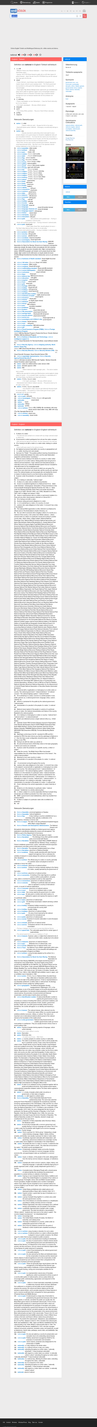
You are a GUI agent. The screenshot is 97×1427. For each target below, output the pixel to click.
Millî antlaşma (31, 304)
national (68, 192)
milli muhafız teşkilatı (38, 165)
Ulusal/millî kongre (34, 266)
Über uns (34, 1422)
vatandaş (21, 99)
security (22, 234)
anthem (22, 150)
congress (22, 264)
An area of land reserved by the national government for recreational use (39, 914)
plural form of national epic (34, 900)
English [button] (86, 2)
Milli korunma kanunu (37, 276)
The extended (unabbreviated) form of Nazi (42, 848)
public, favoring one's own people (29, 451)
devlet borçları (37, 156)
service (22, 236)
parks (21, 917)
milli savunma (32, 194)
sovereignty (23, 240)
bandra (33, 158)
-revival (21, 945)
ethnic (73, 86)
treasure (22, 936)
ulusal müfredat (40, 272)
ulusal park (29, 224)
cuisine (22, 154)
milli (20, 69)
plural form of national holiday (37, 911)
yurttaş (18, 113)
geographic (23, 985)
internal (72, 89)
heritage (22, 286)
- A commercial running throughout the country (31, 763)
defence (22, 195)
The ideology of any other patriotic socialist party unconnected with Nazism (43, 838)
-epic (21, 944)
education (23, 278)
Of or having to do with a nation (26, 499)
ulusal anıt (33, 215)
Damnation (25, 1033)
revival (21, 919)
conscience (23, 189)
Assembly (23, 812)
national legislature (35, 814)
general (82, 86)
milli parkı (29, 396)
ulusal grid (29, 283)
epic (21, 894)
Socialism (23, 837)
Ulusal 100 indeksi (41, 262)
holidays (22, 290)
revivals (22, 922)
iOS (4, 1422)
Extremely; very (26, 1035)
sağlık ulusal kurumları (43, 295)
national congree (70, 127)
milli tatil (30, 199)
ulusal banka (31, 180)
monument (23, 217)
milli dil (31, 203)
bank (21, 181)
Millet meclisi (33, 264)
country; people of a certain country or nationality (38, 1039)
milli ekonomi (33, 196)
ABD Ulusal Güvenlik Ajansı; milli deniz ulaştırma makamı (36, 348)
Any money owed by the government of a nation (40, 892)
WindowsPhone (22, 1422)
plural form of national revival (36, 922)
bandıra (35, 159)
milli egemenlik (46, 398)
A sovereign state (28, 1216)
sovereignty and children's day (29, 319)
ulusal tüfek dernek (39, 310)
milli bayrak (32, 198)
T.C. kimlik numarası (43, 293)
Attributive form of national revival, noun (39, 945)
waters (21, 179)
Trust (21, 947)
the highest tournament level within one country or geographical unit (36, 449)
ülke (23, 367)
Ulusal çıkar (32, 299)
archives (22, 873)
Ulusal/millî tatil (32, 287)
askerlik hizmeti (32, 236)
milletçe (27, 404)
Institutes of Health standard (29, 259)
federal (77, 86)
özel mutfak (36, 154)
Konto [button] (76, 2)
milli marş (32, 150)
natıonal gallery (31, 163)
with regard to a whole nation (35, 1096)
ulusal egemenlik (36, 239)
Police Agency (24, 835)
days (21, 274)
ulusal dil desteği (43, 209)
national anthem (70, 125)
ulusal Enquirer (33, 279)
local (67, 99)
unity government (25, 1020)
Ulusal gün (33, 274)
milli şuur (33, 188)
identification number (26, 294)
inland (67, 89)
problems (22, 307)
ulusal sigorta (39, 297)
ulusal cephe (32, 281)
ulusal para (33, 190)
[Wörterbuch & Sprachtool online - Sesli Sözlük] (18, 13)
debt (21, 156)
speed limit (23, 930)
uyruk (18, 109)
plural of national (29, 1372)
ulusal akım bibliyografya (45, 270)
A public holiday (32, 909)
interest (22, 299)
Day (21, 816)
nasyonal (19, 115)
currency (22, 191)
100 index (22, 262)
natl (18, 803)
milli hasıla (31, 232)
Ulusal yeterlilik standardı (45, 268)
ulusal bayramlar (33, 291)
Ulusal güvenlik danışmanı (41, 314)
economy (22, 197)
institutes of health (25, 296)
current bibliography (26, 270)
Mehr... (69, 197)
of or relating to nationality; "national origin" (30, 480)
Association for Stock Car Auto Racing (32, 242)
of (20, 394)
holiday (22, 201)
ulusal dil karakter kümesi (45, 207)
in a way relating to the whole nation (35, 1345)
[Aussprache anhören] (23, 55)
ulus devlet (36, 387)
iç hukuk (35, 169)
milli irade (36, 327)
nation (18, 123)
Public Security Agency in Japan (42, 835)
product (22, 232)
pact (21, 152)
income (22, 168)
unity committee (24, 325)
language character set (27, 209)
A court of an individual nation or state (40, 890)
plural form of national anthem (38, 865)
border (21, 185)
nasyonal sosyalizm (35, 238)
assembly (22, 148)
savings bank (24, 313)
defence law (23, 276)
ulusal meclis (33, 415)
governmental (69, 88)
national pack (76, 129)
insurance (23, 298)
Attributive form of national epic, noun (40, 943)
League (22, 822)
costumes (22, 888)
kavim (26, 402)
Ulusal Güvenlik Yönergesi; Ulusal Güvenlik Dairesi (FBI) (31, 354)
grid (21, 284)
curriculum (23, 272)
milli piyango (38, 211)
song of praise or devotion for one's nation (41, 1231)
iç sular (41, 179)
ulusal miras (31, 285)
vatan (34, 379)
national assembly (71, 130)
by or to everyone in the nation (34, 1362)
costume (22, 883)
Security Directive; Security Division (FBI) (35, 350)
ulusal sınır (30, 184)
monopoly (23, 215)
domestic (68, 86)
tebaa (40, 173)
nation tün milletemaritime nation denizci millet (36, 364)
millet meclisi (33, 148)
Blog (29, 1422)
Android (8, 1422)
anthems (22, 865)
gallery (21, 164)
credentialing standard (27, 268)
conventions (23, 881)
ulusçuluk (19, 107)
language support (25, 211)
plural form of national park (35, 917)
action (21, 976)
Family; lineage (26, 1130)
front (21, 282)
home (75, 88)
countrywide (75, 84)
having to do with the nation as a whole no (29, 742)
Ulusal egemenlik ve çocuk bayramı (49, 318)
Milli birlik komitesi (38, 325)
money (21, 303)
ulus (22, 131)
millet (24, 123)
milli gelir (30, 201)
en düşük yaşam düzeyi (36, 300)
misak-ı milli (31, 152)
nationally (21, 400)
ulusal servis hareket (39, 316)
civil (77, 82)
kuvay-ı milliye (36, 161)
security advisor (24, 315)
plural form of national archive (37, 873)
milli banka (29, 182)
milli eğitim (34, 278)
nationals (21, 406)
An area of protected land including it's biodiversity (41, 1239)
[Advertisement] (48, 33)
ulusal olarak (35, 400)
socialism (22, 238)
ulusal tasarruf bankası (40, 312)
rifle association (24, 311)
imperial (80, 88)
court (21, 890)
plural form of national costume (38, 888)
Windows (14, 1422)
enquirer (22, 280)
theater (22, 321)
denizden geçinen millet (29, 366)
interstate (76, 89)
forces (21, 162)
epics (21, 900)
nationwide (68, 91)
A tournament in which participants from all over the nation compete (36, 439)
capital (21, 187)
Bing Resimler (69, 140)
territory (22, 177)
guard (21, 166)
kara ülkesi (42, 177)
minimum (22, 301)
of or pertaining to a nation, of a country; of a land (34, 503)
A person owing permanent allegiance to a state (31, 501)
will (20, 327)
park (21, 219)
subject (22, 171)
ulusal (18, 80)
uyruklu (26, 394)
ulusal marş (31, 413)
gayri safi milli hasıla (34, 167)
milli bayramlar (33, 289)
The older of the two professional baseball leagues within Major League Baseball (43, 822)
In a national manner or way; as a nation (37, 1347)
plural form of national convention (41, 881)
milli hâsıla (32, 308)
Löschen (80, 197)
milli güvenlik (32, 234)
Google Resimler (70, 138)
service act (23, 317)
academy (22, 852)
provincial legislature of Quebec (38, 812)
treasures (22, 942)
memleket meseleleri (35, 306)
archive (22, 867)
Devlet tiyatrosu (32, 321)
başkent (29, 186)
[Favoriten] (40, 56)
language (22, 205)
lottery (21, 213)
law (20, 170)
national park (78, 125)
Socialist (22, 848)
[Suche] (85, 16)
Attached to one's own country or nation (29, 757)
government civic (70, 82)
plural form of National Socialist (38, 850)
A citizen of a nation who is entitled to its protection (32, 482)
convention (23, 875)
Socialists (23, 850)
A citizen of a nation (22, 434)
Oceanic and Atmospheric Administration (33, 825)
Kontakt (40, 1422)
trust (21, 323)
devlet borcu (32, 192)
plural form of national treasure (38, 942)
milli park (32, 217)
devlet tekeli (33, 213)
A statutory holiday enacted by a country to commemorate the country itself (40, 906)
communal (68, 84)
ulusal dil (31, 205)
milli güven (30, 323)
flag (21, 158)
